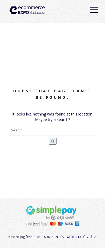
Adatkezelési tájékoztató (65, 237)
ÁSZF (93, 237)
